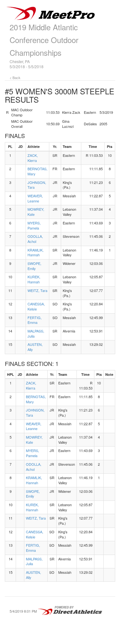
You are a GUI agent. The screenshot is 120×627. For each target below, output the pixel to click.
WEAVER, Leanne (35, 198)
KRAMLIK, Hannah (36, 252)
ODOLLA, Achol (35, 239)
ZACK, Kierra (33, 158)
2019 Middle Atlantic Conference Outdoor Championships (44, 39)
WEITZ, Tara (37, 290)
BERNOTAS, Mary (37, 171)
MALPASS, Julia (36, 333)
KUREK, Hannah (34, 279)
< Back (15, 77)
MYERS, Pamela (34, 225)
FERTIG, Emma (35, 320)
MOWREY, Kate (36, 212)
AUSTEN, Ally (35, 347)
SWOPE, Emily (34, 266)
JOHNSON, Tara (37, 185)
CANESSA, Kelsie (36, 306)
